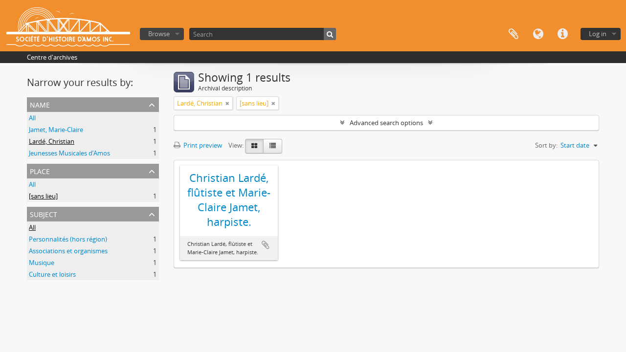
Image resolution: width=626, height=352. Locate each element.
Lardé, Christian (51, 141)
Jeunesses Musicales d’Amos (69, 153)
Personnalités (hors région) (68, 239)
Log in (597, 33)
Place (40, 170)
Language (538, 34)
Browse (159, 33)
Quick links (562, 34)
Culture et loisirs (52, 274)
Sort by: (546, 145)
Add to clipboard (265, 245)
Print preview (202, 145)
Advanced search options (386, 122)
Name (40, 103)
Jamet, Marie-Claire (56, 129)
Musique (41, 262)
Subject (43, 213)
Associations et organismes (68, 250)
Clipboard (513, 34)
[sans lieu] (43, 196)
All (32, 117)
